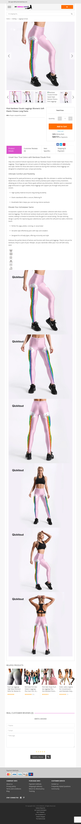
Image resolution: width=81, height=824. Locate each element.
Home (8, 19)
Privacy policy (11, 786)
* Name (10, 725)
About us (9, 784)
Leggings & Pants (23, 19)
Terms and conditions (13, 789)
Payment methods (35, 784)
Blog (7, 791)
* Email (10, 730)
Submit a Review (37, 757)
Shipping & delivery (35, 786)
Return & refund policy (36, 789)
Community (55, 789)
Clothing (14, 19)
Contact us (54, 784)
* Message (11, 736)
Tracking (32, 791)
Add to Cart (61, 126)
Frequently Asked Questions (61, 786)
